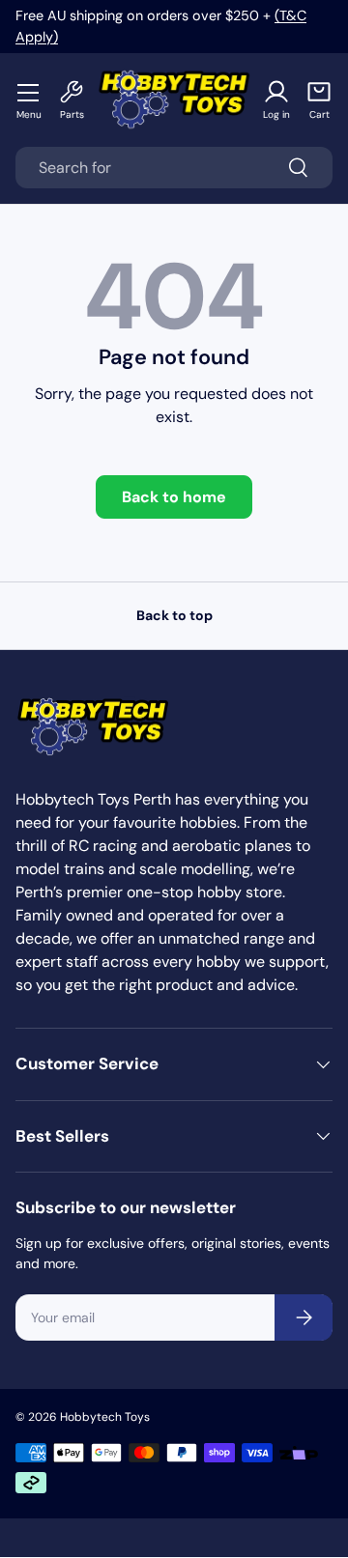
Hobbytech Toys (105, 1417)
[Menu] (29, 91)
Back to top (174, 615)
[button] (319, 100)
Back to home (174, 497)
